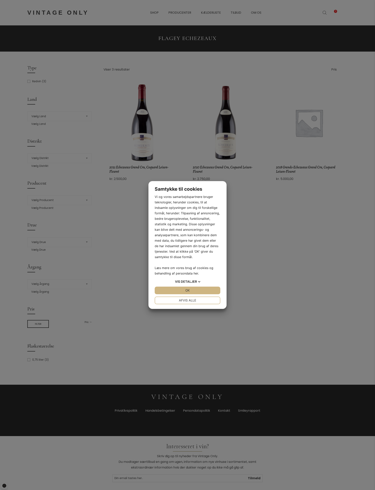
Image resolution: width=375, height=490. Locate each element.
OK (187, 290)
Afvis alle (187, 300)
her (196, 273)
